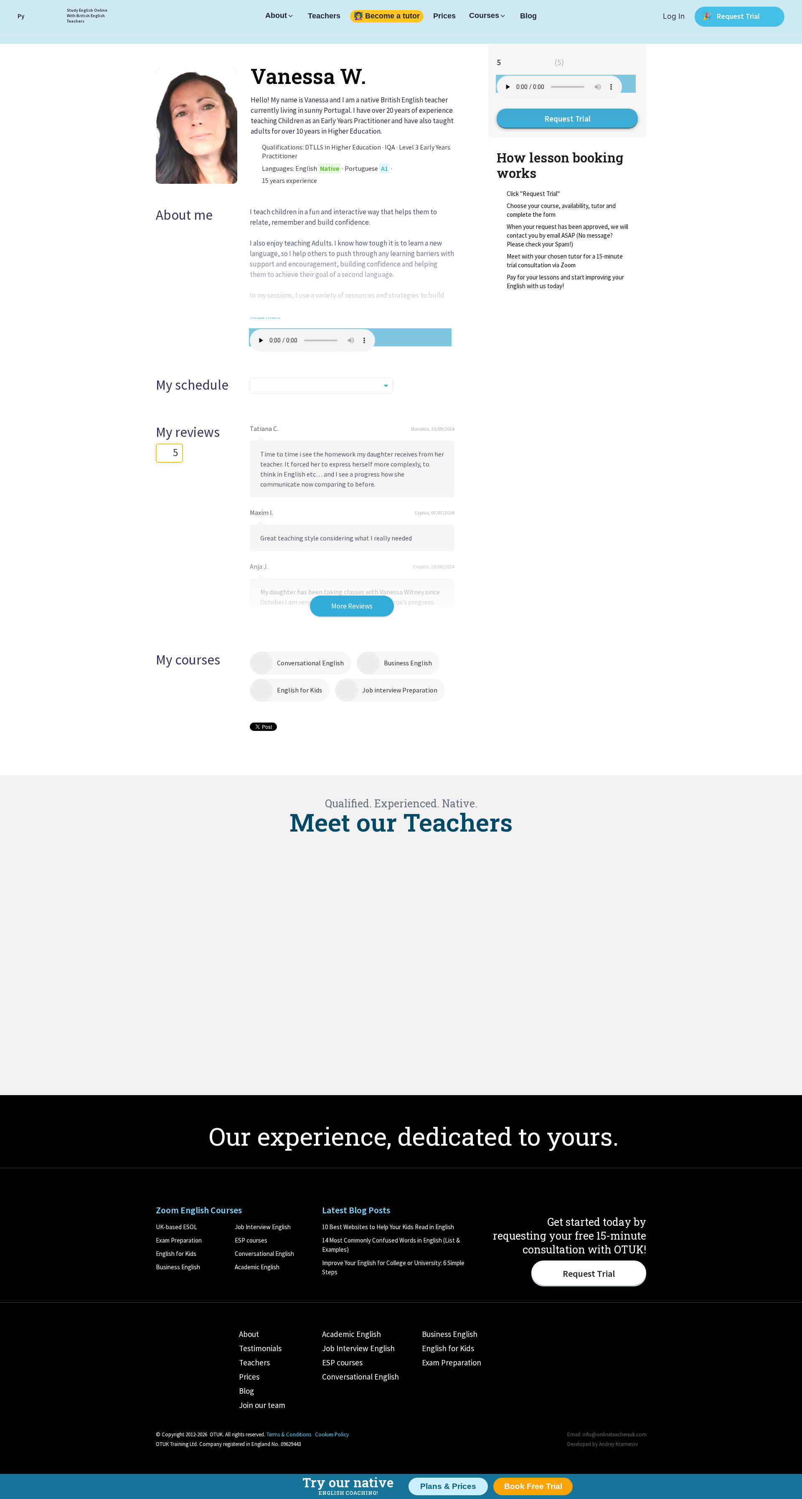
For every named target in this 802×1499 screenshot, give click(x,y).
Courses (484, 16)
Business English (408, 663)
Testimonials (260, 1348)
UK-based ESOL (176, 1227)
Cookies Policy (332, 1434)
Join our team (262, 1405)
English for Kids (299, 690)
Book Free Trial (533, 1486)
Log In (674, 16)
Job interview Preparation (399, 690)
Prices (444, 16)
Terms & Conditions (288, 1434)
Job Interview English (263, 1227)
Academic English (257, 1267)
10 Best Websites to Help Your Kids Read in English (388, 1227)
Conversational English (310, 663)
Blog (528, 16)
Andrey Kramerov (618, 1444)
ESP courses (251, 1240)
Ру (21, 16)
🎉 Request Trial (732, 16)
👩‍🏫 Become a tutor (387, 16)
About (276, 16)
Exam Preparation (179, 1240)
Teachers (324, 16)
